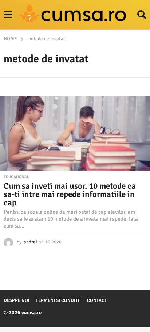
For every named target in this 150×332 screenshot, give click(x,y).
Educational (16, 177)
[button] (8, 15)
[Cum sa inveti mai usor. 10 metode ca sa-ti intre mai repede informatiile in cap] (75, 133)
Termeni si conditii (58, 300)
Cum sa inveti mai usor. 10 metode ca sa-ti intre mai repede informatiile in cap (70, 194)
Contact (97, 300)
